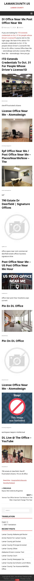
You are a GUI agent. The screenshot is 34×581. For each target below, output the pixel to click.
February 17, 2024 (9, 27)
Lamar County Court (9, 556)
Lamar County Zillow (9, 548)
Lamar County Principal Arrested (14, 545)
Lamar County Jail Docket (11, 541)
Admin (21, 27)
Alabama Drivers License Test (13, 552)
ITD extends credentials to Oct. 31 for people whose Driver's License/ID (17, 35)
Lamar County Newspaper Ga (13, 559)
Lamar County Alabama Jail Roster (14, 534)
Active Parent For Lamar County (14, 538)
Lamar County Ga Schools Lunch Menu (16, 563)
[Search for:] (17, 510)
